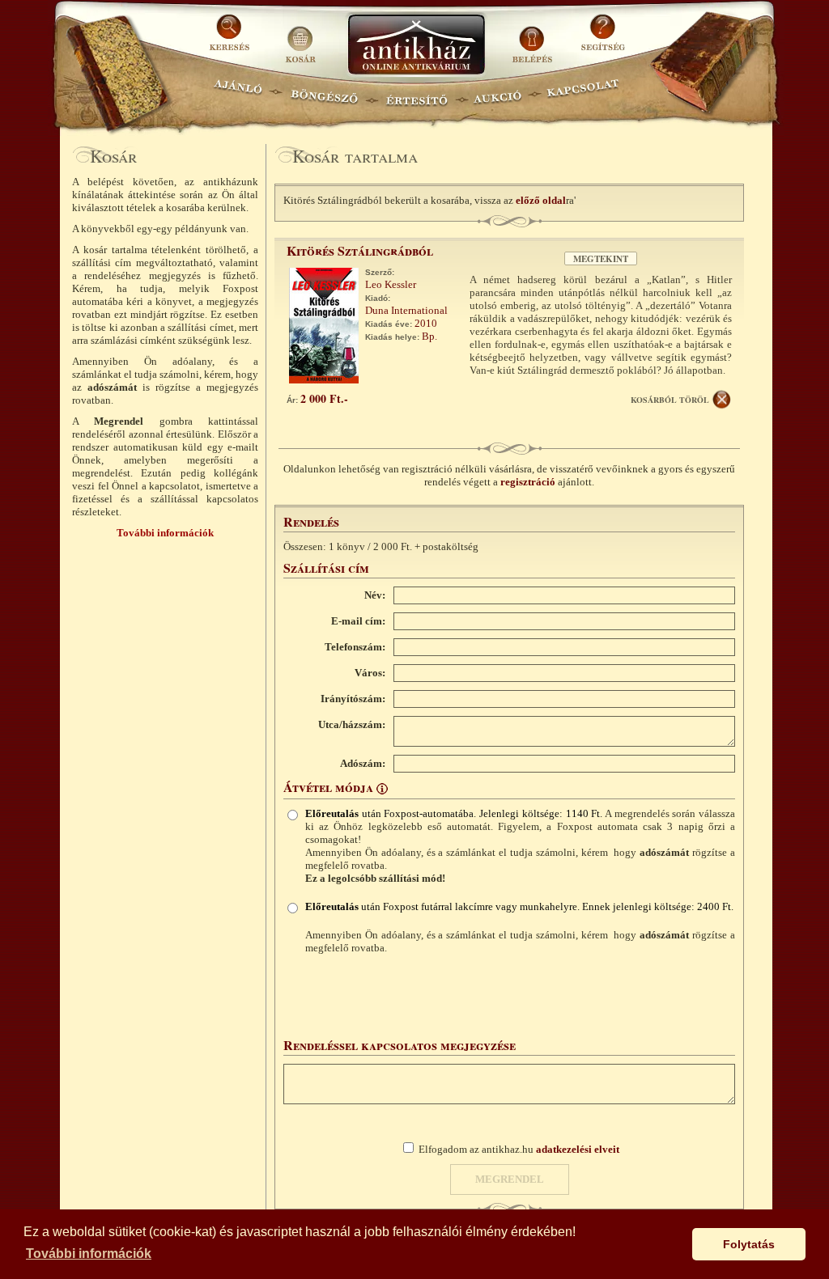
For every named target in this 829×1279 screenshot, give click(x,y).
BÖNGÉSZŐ (324, 93)
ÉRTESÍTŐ (416, 93)
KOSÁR (300, 38)
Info (382, 788)
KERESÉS (231, 38)
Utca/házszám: (351, 724)
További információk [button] (88, 1253)
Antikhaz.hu (416, 45)
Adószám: (362, 763)
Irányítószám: (353, 698)
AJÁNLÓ (238, 93)
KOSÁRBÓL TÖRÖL (670, 399)
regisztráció (527, 482)
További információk (165, 533)
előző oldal (541, 200)
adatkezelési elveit (577, 1149)
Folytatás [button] (749, 1244)
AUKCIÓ (497, 93)
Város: (370, 673)
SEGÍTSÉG (603, 38)
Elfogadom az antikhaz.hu (519, 1149)
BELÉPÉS (534, 38)
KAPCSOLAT (583, 93)
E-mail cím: (358, 621)
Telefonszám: (355, 647)
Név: (374, 595)
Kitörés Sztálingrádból (360, 250)
